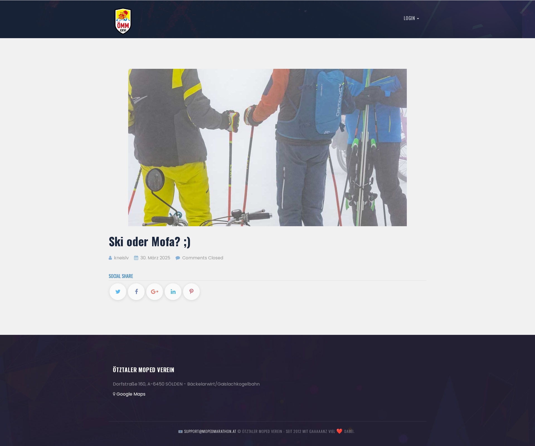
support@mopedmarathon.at (210, 431)
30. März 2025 (155, 258)
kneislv (121, 258)
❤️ (339, 431)
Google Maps (130, 394)
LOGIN (410, 18)
